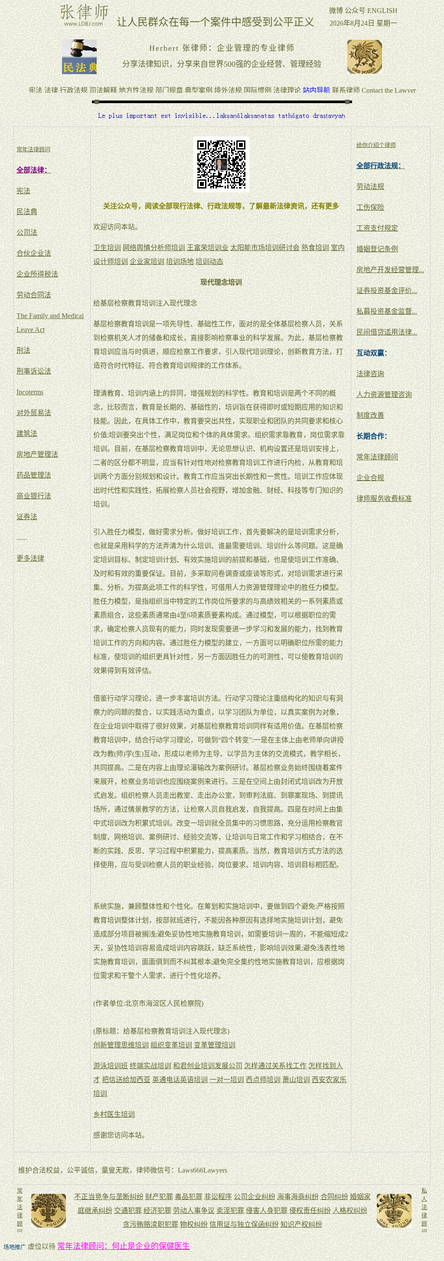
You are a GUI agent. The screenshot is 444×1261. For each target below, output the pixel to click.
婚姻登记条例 (377, 249)
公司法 (26, 232)
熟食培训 (315, 247)
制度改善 (370, 415)
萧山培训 (296, 1079)
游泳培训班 (110, 1065)
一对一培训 (226, 1079)
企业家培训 (147, 261)
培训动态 (209, 261)
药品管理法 (33, 475)
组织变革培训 (171, 1045)
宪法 (23, 191)
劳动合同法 (33, 295)
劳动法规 (370, 186)
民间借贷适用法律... (386, 332)
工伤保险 (370, 207)
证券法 (26, 516)
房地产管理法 (37, 454)
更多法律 (30, 558)
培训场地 (180, 261)
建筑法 (26, 433)
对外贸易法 (33, 412)
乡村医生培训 (114, 1114)
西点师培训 (263, 1079)
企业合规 (370, 477)
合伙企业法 (33, 253)
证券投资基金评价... (386, 290)
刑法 (23, 350)
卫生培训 (107, 247)
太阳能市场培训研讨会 (265, 247)
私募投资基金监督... (386, 311)
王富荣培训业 (208, 247)
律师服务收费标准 (384, 498)
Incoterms (29, 392)
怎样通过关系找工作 (275, 1065)
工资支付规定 (377, 228)
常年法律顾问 (377, 457)
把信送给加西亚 (126, 1079)
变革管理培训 (214, 1045)
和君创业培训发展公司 (207, 1065)
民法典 (26, 211)
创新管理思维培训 (121, 1045)
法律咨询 (370, 373)
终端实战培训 (150, 1065)
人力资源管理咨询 (384, 394)
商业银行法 (33, 496)
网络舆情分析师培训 (154, 247)
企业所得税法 (37, 274)
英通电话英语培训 (180, 1079)
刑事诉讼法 (33, 371)
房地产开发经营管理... (390, 269)
